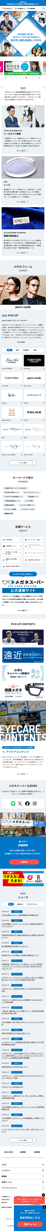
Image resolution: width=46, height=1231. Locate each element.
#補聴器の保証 (8, 513)
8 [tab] (33, 78)
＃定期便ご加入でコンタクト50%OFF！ (15, 488)
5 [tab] (23, 78)
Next (40, 78)
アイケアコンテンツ (9, 1188)
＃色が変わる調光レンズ (11, 492)
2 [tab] (13, 78)
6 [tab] (26, 78)
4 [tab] (20, 78)
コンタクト (6, 1170)
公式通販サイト (6, 1196)
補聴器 (4, 1176)
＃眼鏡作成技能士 (9, 505)
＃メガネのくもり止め (27, 509)
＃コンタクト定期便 (10, 509)
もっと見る (21, 342)
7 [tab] (29, 78)
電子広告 (4, 1202)
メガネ (4, 1164)
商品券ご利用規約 (7, 1207)
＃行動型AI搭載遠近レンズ (12, 501)
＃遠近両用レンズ (33, 496)
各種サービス (7, 1182)
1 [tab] (10, 78)
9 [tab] (36, 78)
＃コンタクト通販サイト (27, 505)
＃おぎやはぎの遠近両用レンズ (13, 496)
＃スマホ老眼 (29, 501)
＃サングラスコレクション (31, 492)
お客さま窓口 (5, 1199)
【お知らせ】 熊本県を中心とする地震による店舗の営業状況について (23, 3)
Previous (6, 78)
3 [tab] (17, 78)
